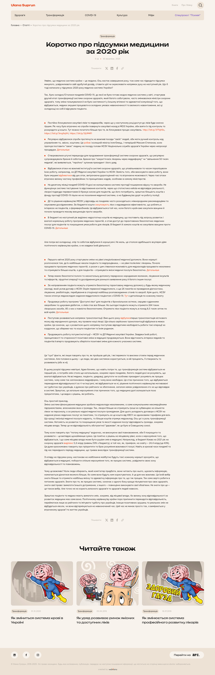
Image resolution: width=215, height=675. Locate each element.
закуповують (102, 205)
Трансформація (55, 15)
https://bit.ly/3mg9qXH (56, 133)
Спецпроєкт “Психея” (188, 15)
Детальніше (63, 150)
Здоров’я (19, 15)
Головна (15, 25)
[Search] (200, 5)
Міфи (151, 15)
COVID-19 (90, 15)
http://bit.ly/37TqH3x (153, 130)
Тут (126, 296)
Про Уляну (187, 5)
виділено (68, 443)
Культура (122, 15)
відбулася (126, 318)
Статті (26, 25)
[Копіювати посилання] (122, 68)
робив (87, 143)
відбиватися (65, 175)
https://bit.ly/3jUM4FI (81, 133)
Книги (175, 5)
